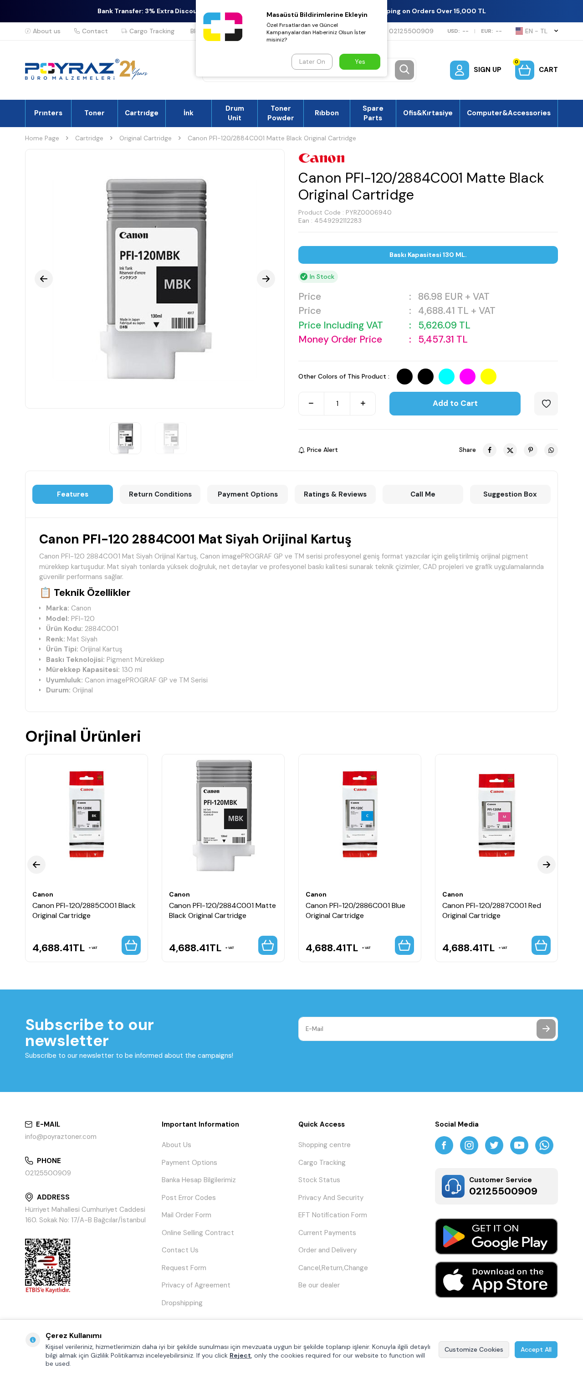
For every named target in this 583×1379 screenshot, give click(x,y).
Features (72, 494)
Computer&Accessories (509, 113)
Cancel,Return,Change (333, 1267)
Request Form (184, 1267)
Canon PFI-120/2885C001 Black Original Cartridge (84, 910)
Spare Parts (373, 113)
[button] (44, 279)
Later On (312, 61)
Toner (94, 113)
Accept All (536, 1349)
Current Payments (327, 1232)
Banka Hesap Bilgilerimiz (199, 1179)
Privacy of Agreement (196, 1285)
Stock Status (319, 1179)
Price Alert (322, 450)
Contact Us (180, 1250)
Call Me (422, 494)
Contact (95, 31)
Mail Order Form (186, 1215)
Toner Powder (280, 113)
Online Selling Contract (198, 1232)
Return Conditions (160, 494)
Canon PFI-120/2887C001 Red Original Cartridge (491, 910)
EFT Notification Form (332, 1215)
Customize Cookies (474, 1349)
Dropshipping (182, 1302)
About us (47, 31)
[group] (155, 278)
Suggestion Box (510, 494)
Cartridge (89, 138)
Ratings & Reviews (335, 494)
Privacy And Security (330, 1197)
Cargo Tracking (151, 31)
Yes (360, 61)
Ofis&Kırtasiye (428, 113)
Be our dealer (319, 1285)
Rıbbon (327, 113)
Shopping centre (324, 1144)
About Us (176, 1144)
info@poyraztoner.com (61, 1136)
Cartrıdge (142, 113)
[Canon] (321, 158)
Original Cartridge (145, 138)
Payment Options (248, 494)
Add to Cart (455, 403)
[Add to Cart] (131, 945)
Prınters (48, 113)
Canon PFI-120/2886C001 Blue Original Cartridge (355, 910)
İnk (189, 113)
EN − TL (536, 31)
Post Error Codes (189, 1197)
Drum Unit (234, 113)
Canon (42, 894)
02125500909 (411, 31)
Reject (240, 1355)
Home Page (42, 138)
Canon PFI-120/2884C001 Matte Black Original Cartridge (222, 910)
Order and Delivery (327, 1250)
